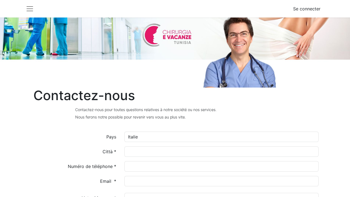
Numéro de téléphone (91, 166)
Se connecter (306, 8)
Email (106, 181)
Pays (111, 137)
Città (108, 151)
